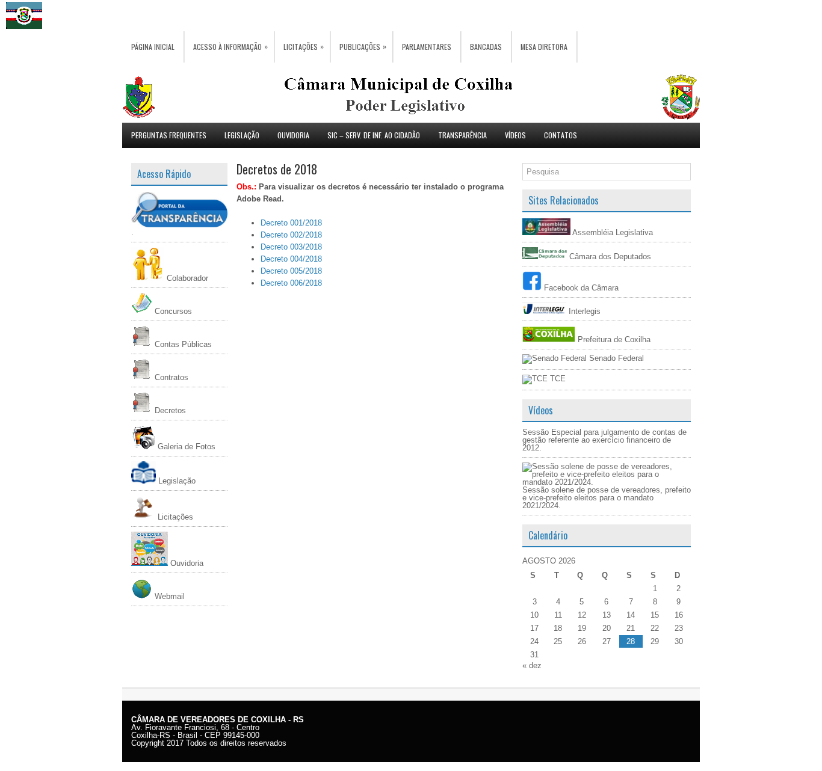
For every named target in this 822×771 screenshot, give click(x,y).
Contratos (170, 377)
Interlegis (583, 311)
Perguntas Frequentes (168, 135)
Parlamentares (426, 46)
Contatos (560, 135)
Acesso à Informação (230, 46)
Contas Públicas (182, 344)
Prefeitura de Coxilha (612, 339)
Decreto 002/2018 (291, 234)
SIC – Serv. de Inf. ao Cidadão (373, 135)
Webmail (168, 596)
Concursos (172, 311)
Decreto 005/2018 (291, 270)
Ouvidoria (293, 135)
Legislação (241, 135)
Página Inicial (153, 46)
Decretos (169, 410)
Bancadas (486, 46)
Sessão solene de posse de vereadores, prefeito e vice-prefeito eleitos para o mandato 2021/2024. (606, 497)
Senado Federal (615, 358)
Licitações (303, 46)
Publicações (362, 46)
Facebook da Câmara (580, 287)
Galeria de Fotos (185, 446)
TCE (557, 378)
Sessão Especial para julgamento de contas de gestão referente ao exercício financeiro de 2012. (604, 440)
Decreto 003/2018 (291, 246)
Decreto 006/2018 (291, 282)
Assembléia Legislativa (611, 232)
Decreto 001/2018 (291, 222)
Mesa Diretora (544, 46)
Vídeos (515, 135)
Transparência (462, 135)
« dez (532, 665)
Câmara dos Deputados (609, 256)
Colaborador (186, 278)
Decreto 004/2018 (291, 258)
